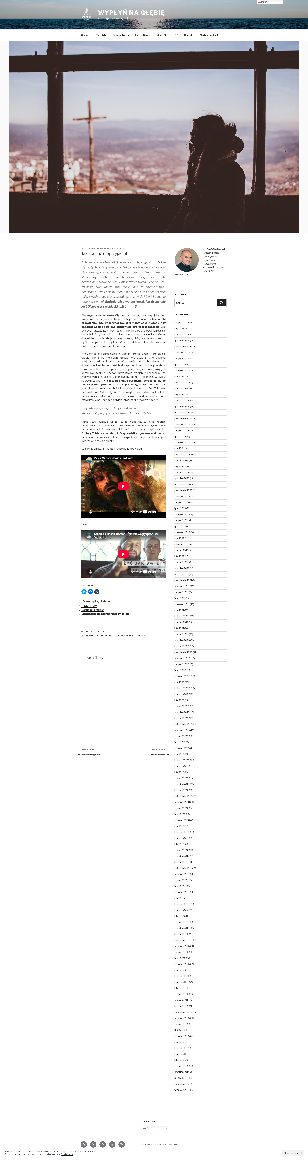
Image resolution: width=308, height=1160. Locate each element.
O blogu (85, 35)
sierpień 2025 (181, 358)
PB (176, 35)
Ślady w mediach (209, 35)
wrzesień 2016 (182, 946)
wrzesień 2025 (182, 352)
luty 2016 (179, 988)
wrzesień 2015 (182, 1018)
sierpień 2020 (181, 664)
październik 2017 (183, 868)
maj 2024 (179, 448)
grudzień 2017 (181, 856)
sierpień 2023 (181, 502)
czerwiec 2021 (182, 604)
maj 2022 (179, 538)
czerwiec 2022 (182, 532)
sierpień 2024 (181, 430)
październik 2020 (183, 652)
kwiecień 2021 (181, 616)
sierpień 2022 (181, 520)
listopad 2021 (181, 574)
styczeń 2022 (181, 562)
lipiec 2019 (180, 742)
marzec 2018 (181, 838)
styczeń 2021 (181, 634)
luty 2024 (179, 466)
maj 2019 (179, 754)
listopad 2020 (181, 646)
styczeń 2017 (181, 922)
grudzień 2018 (181, 784)
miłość (91, 636)
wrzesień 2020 (182, 658)
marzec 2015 (181, 1054)
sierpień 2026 (181, 322)
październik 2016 (183, 940)
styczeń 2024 (181, 472)
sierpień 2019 (181, 736)
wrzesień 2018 (182, 802)
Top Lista (101, 35)
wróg (141, 636)
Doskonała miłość (92, 610)
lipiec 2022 (180, 526)
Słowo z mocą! (96, 631)
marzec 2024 (181, 460)
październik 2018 (183, 796)
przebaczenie (126, 636)
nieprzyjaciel (106, 636)
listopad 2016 (181, 934)
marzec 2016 (181, 982)
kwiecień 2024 (182, 454)
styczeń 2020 (181, 706)
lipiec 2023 (180, 508)
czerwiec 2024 (182, 442)
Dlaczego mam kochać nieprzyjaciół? (105, 613)
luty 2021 (179, 628)
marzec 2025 (181, 388)
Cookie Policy (67, 1154)
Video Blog (163, 35)
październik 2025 (183, 346)
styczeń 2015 (181, 1066)
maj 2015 (179, 1042)
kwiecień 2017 (181, 904)
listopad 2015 (181, 1006)
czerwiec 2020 (182, 676)
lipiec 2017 (179, 886)
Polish (149, 1128)
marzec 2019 (181, 766)
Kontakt (189, 35)
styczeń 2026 (181, 334)
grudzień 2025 (182, 340)
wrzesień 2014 (182, 1089)
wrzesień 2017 (182, 874)
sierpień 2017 (181, 880)
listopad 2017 (181, 862)
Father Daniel (142, 35)
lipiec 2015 (180, 1030)
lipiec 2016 (180, 958)
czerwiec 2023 (182, 514)
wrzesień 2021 (182, 586)
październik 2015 (183, 1012)
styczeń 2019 (181, 778)
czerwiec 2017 (182, 892)
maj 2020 (179, 682)
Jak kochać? (89, 606)
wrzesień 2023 (182, 496)
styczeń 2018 (181, 850)
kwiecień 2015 (182, 1048)
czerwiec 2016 (182, 964)
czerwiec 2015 (182, 1036)
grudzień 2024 (182, 406)
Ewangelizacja (121, 35)
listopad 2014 (181, 1077)
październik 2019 (183, 724)
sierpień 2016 (181, 952)
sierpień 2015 (181, 1024)
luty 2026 (179, 328)
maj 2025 (179, 376)
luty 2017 (179, 916)
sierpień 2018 (181, 808)
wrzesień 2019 (182, 730)
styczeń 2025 (181, 400)
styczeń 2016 (181, 994)
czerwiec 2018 (182, 820)
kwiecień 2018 (182, 832)
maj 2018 (179, 826)
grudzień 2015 (181, 1000)
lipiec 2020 (180, 670)
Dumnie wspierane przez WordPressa (162, 1144)
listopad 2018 (181, 790)
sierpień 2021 (181, 592)
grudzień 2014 (181, 1072)
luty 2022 (179, 556)
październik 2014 (183, 1084)
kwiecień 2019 (182, 760)
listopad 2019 (181, 718)
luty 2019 (179, 772)
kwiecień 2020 (182, 688)
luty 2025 (179, 394)
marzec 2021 (181, 622)
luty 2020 (179, 700)
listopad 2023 (181, 484)
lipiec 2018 (180, 814)
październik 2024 (183, 418)
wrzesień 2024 (182, 424)
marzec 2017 (181, 910)
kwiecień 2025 (182, 382)
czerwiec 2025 (182, 370)
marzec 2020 (181, 694)
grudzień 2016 (181, 928)
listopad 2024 (181, 412)
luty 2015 (179, 1060)
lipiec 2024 (180, 436)
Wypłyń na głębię (131, 12)
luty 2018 (179, 844)
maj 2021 (179, 610)
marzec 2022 (181, 550)
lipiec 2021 (179, 598)
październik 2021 (183, 580)
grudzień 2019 (181, 712)
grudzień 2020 (182, 640)
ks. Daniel (119, 249)
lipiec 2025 (180, 364)
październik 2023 (183, 490)
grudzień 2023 (181, 478)
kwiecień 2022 (182, 544)
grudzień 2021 (181, 568)
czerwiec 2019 (182, 748)
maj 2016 (179, 970)
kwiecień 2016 (182, 976)
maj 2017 (179, 898)
